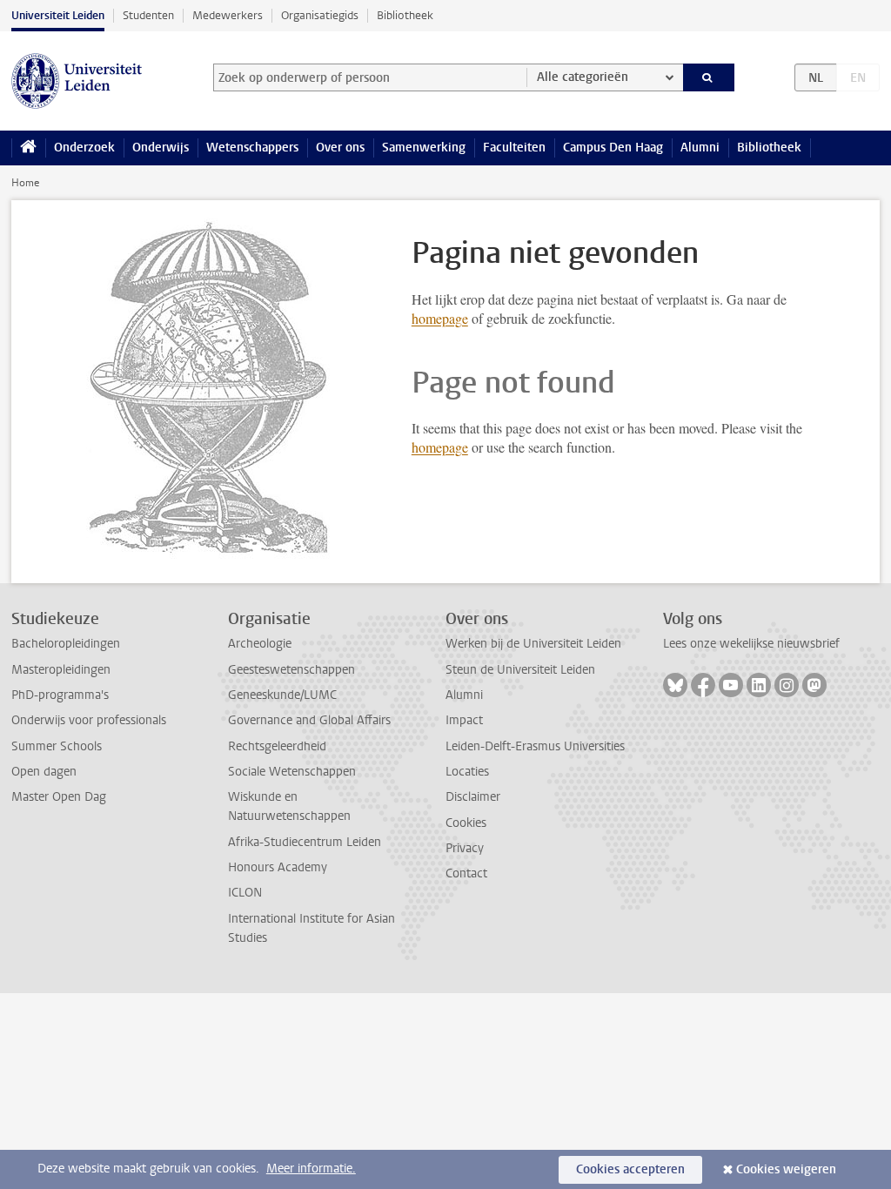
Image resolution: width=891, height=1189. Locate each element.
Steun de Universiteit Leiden (520, 670)
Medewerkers (227, 15)
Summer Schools (56, 746)
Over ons (340, 147)
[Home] (28, 148)
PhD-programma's (60, 695)
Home (25, 183)
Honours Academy (277, 867)
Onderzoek (84, 147)
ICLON (245, 892)
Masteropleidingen (61, 670)
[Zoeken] (709, 77)
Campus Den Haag (613, 147)
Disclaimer (473, 797)
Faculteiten (514, 147)
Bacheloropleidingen (65, 643)
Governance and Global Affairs (309, 720)
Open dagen (44, 771)
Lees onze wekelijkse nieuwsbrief (751, 643)
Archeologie (259, 643)
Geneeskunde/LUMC (282, 695)
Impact (464, 720)
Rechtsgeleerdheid (277, 746)
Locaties (467, 771)
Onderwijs (160, 147)
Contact (466, 873)
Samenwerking (424, 147)
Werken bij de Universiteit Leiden (533, 643)
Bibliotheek (405, 15)
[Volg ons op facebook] (703, 685)
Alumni (700, 147)
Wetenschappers (252, 147)
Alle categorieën (582, 77)
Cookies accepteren (630, 1169)
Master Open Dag (58, 797)
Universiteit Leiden (57, 15)
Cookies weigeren (786, 1169)
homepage (440, 318)
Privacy (465, 848)
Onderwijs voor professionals (88, 720)
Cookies (466, 823)
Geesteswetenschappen (291, 670)
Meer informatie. (311, 1168)
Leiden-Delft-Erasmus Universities (535, 746)
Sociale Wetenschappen (292, 771)
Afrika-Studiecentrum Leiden (304, 842)
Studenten (148, 15)
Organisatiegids (319, 15)
